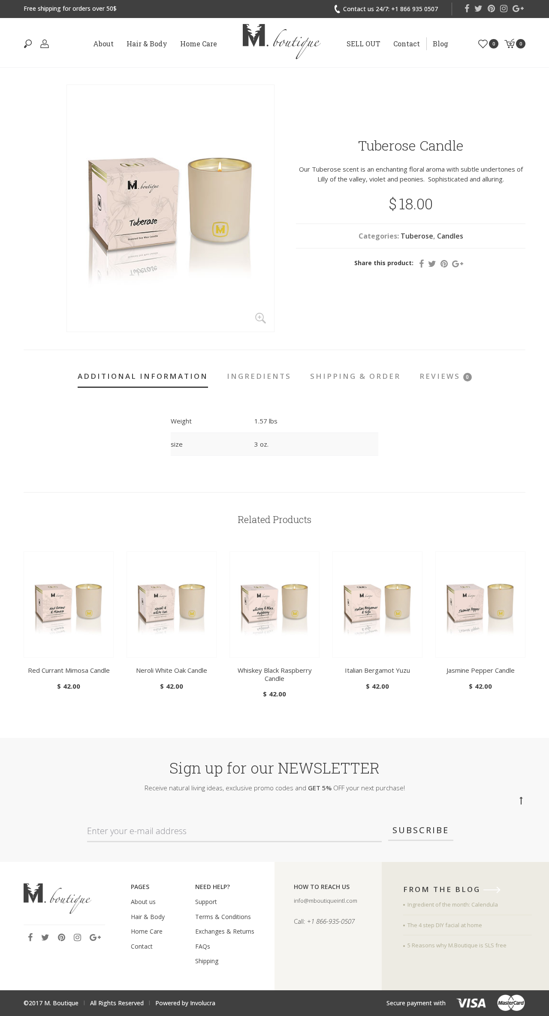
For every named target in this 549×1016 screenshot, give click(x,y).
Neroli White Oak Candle (171, 670)
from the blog (443, 889)
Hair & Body (147, 43)
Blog (440, 43)
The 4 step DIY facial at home (444, 925)
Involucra (202, 1003)
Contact (406, 43)
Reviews (444, 376)
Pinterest (491, 9)
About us (143, 902)
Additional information (143, 376)
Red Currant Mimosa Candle (69, 670)
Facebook (467, 9)
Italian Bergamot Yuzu (377, 670)
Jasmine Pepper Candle (480, 670)
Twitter (478, 9)
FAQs (202, 946)
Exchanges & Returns (224, 931)
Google (518, 9)
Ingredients (259, 376)
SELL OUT (363, 43)
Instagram (503, 9)
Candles (450, 236)
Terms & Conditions (223, 917)
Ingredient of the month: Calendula (452, 904)
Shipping (206, 961)
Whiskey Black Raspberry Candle (275, 674)
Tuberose (417, 236)
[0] (483, 43)
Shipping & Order (355, 376)
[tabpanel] (68, 621)
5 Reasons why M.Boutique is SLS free (457, 945)
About (103, 43)
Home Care (198, 43)
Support (206, 902)
